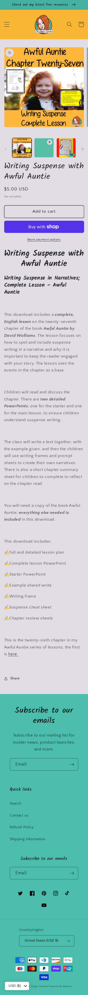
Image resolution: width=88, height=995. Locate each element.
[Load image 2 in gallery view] (66, 148)
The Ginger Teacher (37, 986)
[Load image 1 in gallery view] (22, 148)
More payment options (44, 239)
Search (16, 803)
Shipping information (27, 839)
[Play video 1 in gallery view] (44, 148)
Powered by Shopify (60, 986)
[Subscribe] (72, 764)
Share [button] (15, 678)
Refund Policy (22, 827)
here (13, 654)
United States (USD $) (41, 941)
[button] (6, 24)
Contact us (19, 815)
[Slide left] (5, 149)
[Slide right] (82, 149)
